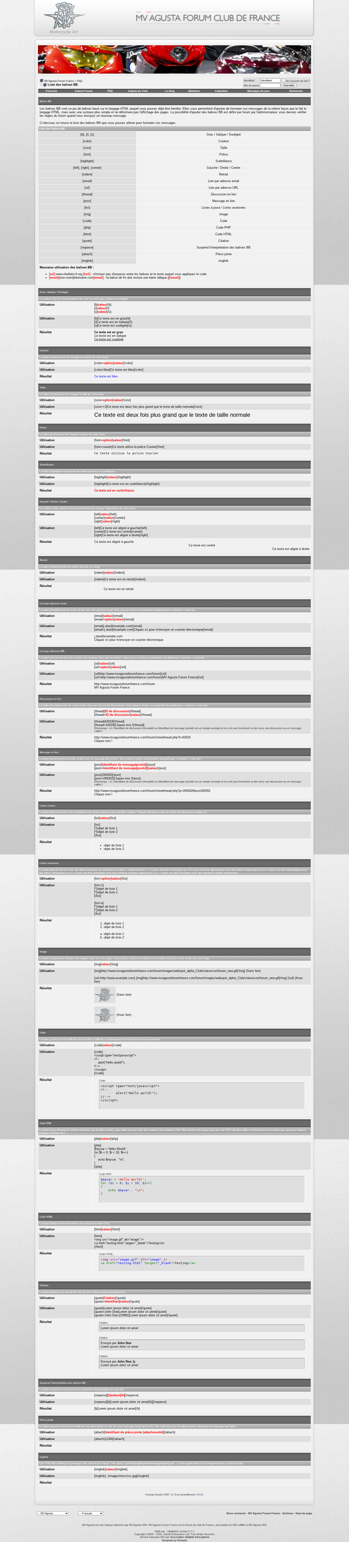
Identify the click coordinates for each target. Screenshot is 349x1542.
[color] (87, 141)
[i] (87, 134)
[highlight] (87, 161)
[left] (76, 167)
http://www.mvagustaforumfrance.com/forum (124, 684)
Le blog (169, 90)
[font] (87, 154)
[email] (87, 181)
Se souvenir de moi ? (298, 81)
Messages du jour (258, 90)
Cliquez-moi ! (103, 741)
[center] (96, 167)
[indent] (87, 174)
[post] (87, 201)
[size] (87, 148)
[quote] (87, 241)
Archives (287, 1513)
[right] (85, 167)
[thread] (87, 194)
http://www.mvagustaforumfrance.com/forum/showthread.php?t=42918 (142, 737)
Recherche (296, 90)
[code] (87, 221)
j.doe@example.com (108, 636)
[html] (87, 234)
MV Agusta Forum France (59, 81)
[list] (87, 207)
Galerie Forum (84, 90)
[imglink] (87, 260)
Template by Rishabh (174, 1540)
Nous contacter (236, 1513)
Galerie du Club (138, 90)
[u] (92, 134)
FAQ (79, 81)
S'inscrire (51, 90)
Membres (194, 90)
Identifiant (249, 80)
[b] (82, 134)
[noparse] (87, 247)
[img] (87, 214)
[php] (87, 227)
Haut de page (304, 1513)
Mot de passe (251, 85)
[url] (87, 187)
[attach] (87, 254)
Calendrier (221, 90)
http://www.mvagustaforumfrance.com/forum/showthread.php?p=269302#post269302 (152, 790)
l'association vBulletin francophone (189, 1537)
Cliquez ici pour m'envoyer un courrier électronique (128, 640)
